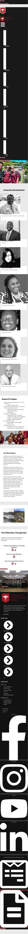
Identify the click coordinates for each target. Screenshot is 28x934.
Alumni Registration (8, 141)
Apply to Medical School (8, 83)
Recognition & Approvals (9, 37)
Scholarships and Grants (9, 99)
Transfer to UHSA (8, 78)
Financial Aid (8, 95)
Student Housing (8, 120)
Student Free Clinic (8, 67)
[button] (3, 24)
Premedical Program (9, 55)
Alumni (6, 138)
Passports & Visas (8, 117)
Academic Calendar (8, 58)
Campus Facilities (8, 129)
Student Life (5, 107)
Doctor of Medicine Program (8, 51)
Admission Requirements (9, 74)
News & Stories (8, 146)
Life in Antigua (7, 135)
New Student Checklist (8, 112)
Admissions (7, 70)
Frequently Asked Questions (9, 63)
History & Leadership (8, 32)
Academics (6, 46)
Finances (6, 86)
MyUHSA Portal (8, 126)
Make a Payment (8, 103)
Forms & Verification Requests (8, 151)
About (5, 28)
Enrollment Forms (9, 123)
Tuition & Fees (8, 91)
